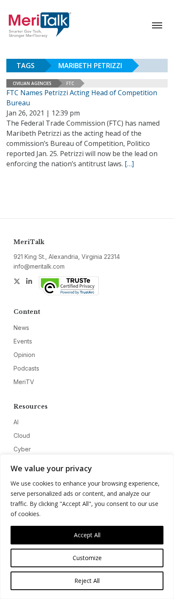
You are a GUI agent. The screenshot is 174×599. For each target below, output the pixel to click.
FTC (70, 83)
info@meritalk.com (39, 266)
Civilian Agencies (32, 83)
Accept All (87, 535)
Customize (87, 558)
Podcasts (26, 368)
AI (16, 422)
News (21, 327)
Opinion (24, 354)
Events (23, 341)
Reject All (87, 581)
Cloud (22, 435)
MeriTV (24, 381)
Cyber (22, 449)
